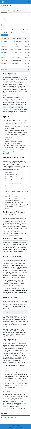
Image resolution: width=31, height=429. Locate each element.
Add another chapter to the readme (19, 66)
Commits (6, 29)
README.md (6, 66)
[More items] (29, 10)
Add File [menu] (24, 32)
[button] (11, 32)
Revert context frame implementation (20, 49)
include (5, 49)
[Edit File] (28, 70)
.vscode (5, 44)
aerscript (6, 5)
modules (5, 52)
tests (4, 57)
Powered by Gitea (15, 425)
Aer (11, 5)
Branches (16, 29)
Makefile (5, 63)
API (21, 427)
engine (4, 46)
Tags (26, 29)
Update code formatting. (17, 52)
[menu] (11, 427)
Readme (4, 23)
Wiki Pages (6, 153)
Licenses (17, 427)
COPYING (5, 60)
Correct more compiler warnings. (19, 55)
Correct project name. (16, 44)
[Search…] (29, 15)
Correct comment (16, 38)
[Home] (3, 2)
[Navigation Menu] (28, 2)
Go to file (17, 32)
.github (5, 41)
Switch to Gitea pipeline (16, 41)
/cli (5, 55)
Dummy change (15, 63)
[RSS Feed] (2, 8)
